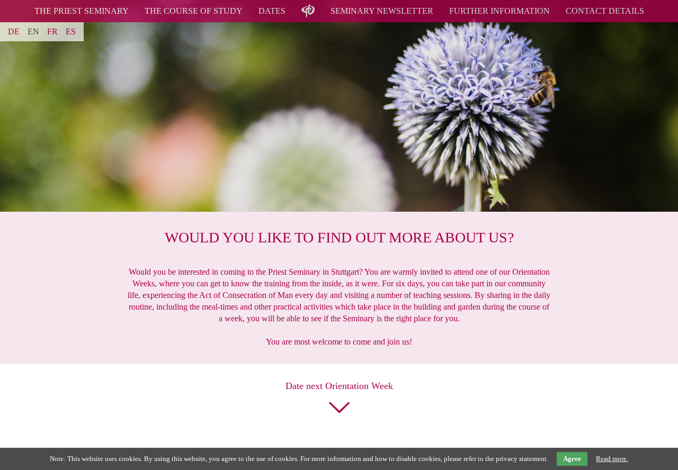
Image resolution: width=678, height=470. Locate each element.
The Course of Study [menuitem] (194, 10)
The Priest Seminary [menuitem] (81, 10)
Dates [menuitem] (272, 10)
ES (71, 31)
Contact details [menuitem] (605, 10)
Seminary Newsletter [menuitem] (382, 10)
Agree (572, 459)
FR (52, 31)
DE (14, 31)
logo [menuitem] (308, 4)
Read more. (612, 459)
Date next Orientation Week (339, 386)
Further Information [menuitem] (499, 10)
